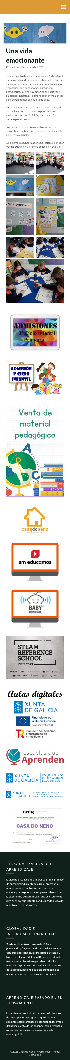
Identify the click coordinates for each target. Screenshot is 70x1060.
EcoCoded (35, 1054)
